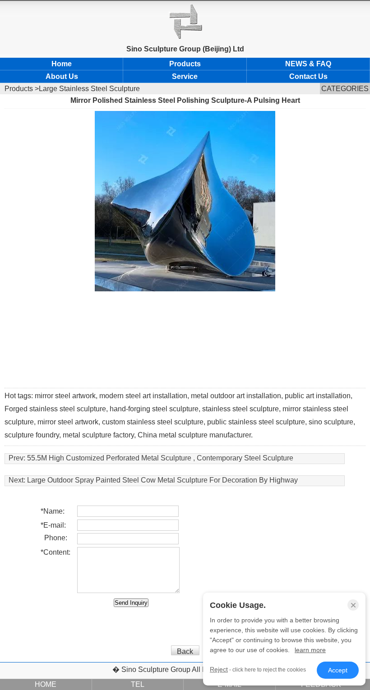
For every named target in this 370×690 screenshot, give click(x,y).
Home (61, 64)
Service (185, 76)
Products (185, 64)
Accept (337, 670)
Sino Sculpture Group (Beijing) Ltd (185, 49)
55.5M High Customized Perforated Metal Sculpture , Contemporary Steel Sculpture (160, 458)
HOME (45, 684)
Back (185, 651)
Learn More (310, 649)
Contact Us (308, 76)
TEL (137, 684)
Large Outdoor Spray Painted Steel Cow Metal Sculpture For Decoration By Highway (162, 480)
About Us (62, 76)
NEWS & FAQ (308, 64)
